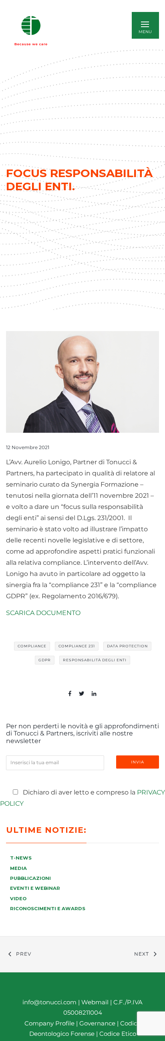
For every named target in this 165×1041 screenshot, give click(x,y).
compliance (32, 646)
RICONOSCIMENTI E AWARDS (47, 908)
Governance (98, 1023)
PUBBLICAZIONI (30, 878)
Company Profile (49, 1023)
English (85, 31)
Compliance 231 (76, 646)
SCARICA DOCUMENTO (43, 613)
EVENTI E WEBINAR (35, 888)
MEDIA (18, 868)
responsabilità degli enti (95, 660)
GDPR (44, 660)
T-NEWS (21, 858)
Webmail (95, 1002)
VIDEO (18, 898)
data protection (127, 646)
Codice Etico (117, 1033)
